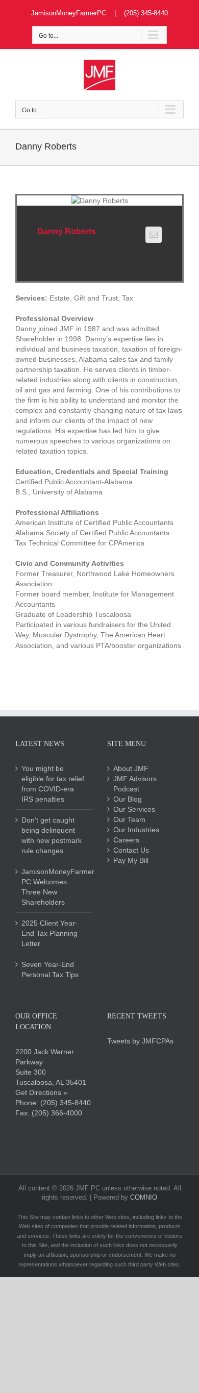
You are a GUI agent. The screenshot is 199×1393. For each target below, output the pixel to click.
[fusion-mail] (153, 235)
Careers (126, 840)
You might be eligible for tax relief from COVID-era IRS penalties (52, 783)
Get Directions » (41, 1092)
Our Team (129, 819)
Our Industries (136, 830)
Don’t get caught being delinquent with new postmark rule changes (51, 835)
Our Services (134, 809)
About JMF (130, 768)
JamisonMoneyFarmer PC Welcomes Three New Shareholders (54, 886)
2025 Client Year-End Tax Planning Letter (49, 933)
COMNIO (143, 1197)
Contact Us (131, 850)
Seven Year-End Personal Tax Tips (50, 969)
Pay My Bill (130, 860)
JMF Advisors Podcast (135, 784)
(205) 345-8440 (65, 1103)
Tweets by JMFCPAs (140, 1041)
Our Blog (127, 799)
